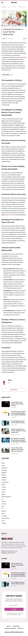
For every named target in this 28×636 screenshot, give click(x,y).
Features (4, 489)
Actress (3, 465)
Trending (4, 523)
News (3, 506)
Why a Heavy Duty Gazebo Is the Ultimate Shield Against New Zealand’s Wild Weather (18, 413)
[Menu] (2, 2)
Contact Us (20, 628)
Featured (4, 487)
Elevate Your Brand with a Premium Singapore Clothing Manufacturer (18, 431)
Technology (4, 516)
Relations (4, 511)
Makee (4, 38)
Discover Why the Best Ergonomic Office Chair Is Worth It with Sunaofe (17, 449)
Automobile (4, 468)
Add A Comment (14, 389)
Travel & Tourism (5, 518)
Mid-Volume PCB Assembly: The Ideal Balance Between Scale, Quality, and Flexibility (18, 440)
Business (4, 475)
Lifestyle (25, 38)
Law (2, 499)
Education (4, 480)
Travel (3, 520)
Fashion (3, 484)
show (10, 74)
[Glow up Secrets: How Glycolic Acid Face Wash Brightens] (6, 404)
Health (3, 494)
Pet (2, 508)
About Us (9, 626)
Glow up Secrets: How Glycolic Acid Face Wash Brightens (17, 404)
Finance (3, 492)
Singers (3, 513)
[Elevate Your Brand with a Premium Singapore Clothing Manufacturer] (6, 431)
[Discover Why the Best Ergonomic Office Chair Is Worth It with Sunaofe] (6, 450)
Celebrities (4, 477)
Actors (3, 463)
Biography (4, 472)
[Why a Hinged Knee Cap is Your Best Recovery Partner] (6, 423)
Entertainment (5, 482)
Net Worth (4, 504)
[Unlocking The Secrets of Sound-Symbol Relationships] (14, 18)
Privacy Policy (13, 614)
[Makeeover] (14, 2)
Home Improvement (6, 496)
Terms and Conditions (10, 628)
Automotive (4, 470)
